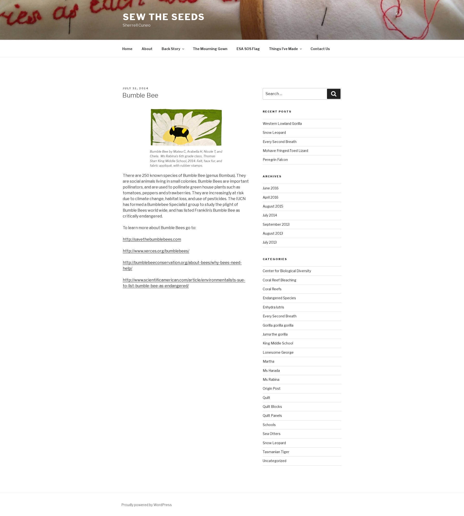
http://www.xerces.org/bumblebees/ (156, 251)
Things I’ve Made (283, 49)
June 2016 (271, 188)
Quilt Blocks (272, 406)
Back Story (171, 49)
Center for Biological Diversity (287, 271)
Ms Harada (271, 370)
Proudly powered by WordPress (146, 505)
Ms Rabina (271, 379)
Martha (268, 361)
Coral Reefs (272, 289)
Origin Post (272, 388)
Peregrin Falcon (275, 159)
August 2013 (273, 233)
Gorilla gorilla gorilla (278, 325)
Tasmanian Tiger (276, 452)
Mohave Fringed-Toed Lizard (285, 151)
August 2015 (273, 206)
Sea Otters (272, 434)
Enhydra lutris (273, 307)
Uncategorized (274, 461)
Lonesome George (278, 352)
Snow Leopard (274, 132)
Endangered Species (279, 298)
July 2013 (270, 242)
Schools (269, 425)
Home (127, 49)
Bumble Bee (140, 95)
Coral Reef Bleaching (279, 280)
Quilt (266, 398)
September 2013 (276, 224)
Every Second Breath (280, 142)
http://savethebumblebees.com (152, 239)
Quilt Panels (272, 415)
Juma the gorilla (275, 334)
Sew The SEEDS (164, 17)
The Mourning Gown (210, 49)
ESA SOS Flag (248, 49)
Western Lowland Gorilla (282, 123)
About (147, 49)
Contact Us (320, 49)
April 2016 (270, 197)
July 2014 (270, 215)
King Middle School (278, 343)
